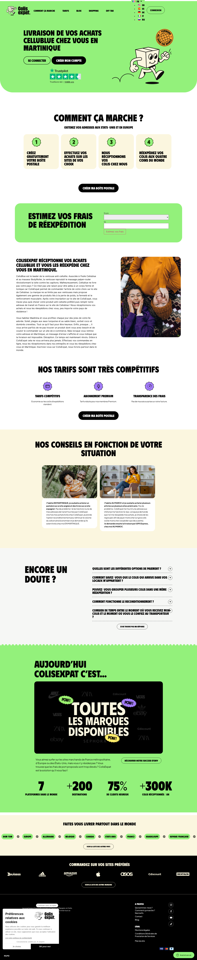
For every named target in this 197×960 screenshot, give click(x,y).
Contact (138, 916)
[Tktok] (170, 923)
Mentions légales (142, 930)
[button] (132, 568)
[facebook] (170, 911)
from (106, 213)
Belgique (70, 836)
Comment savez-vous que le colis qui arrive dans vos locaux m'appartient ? (129, 578)
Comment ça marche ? (145, 910)
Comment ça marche (44, 10)
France (131, 836)
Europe (27, 836)
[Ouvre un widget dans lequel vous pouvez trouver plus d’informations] (183, 955)
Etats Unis (110, 836)
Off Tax (110, 10)
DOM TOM (7, 836)
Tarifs (65, 10)
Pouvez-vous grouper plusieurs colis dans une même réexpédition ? (129, 591)
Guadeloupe (152, 836)
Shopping (93, 10)
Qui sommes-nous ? (144, 907)
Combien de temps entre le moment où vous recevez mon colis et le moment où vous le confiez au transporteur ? (131, 613)
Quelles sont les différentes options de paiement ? (126, 568)
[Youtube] (170, 917)
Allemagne (48, 836)
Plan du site (140, 941)
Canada (90, 836)
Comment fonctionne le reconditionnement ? (123, 601)
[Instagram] (170, 904)
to (105, 222)
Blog (78, 10)
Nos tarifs (139, 913)
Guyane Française (179, 836)
